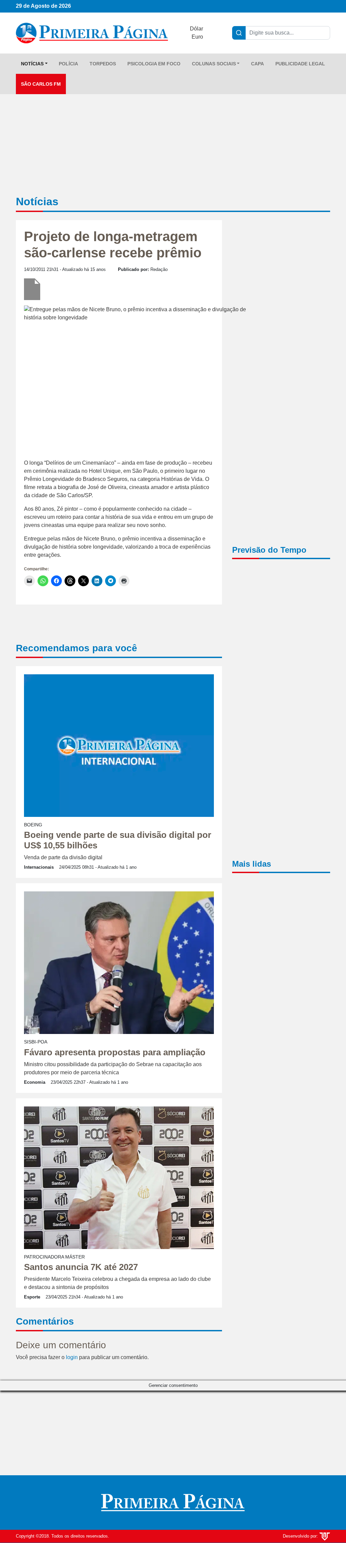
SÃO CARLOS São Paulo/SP (281, 592)
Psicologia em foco (153, 63)
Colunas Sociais (214, 63)
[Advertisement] (281, 329)
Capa (257, 63)
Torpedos (103, 63)
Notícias (32, 63)
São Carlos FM (41, 84)
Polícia (68, 63)
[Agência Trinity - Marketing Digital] (324, 1536)
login (72, 1357)
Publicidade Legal (300, 63)
